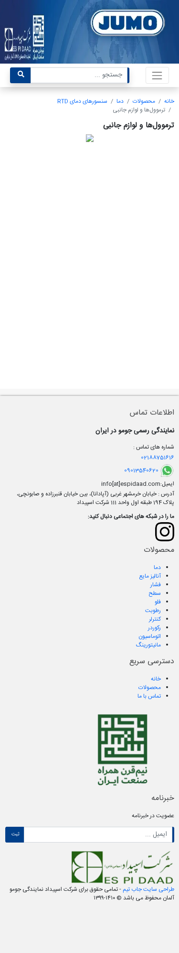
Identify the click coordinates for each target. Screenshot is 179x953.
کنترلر (155, 619)
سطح (154, 593)
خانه (169, 101)
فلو (158, 602)
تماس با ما (149, 696)
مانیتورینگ (148, 645)
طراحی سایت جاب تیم (147, 889)
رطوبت (153, 610)
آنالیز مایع (150, 576)
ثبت (15, 834)
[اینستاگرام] (164, 532)
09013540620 (141, 470)
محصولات (144, 101)
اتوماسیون (149, 636)
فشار (155, 585)
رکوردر (154, 628)
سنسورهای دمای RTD (82, 101)
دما (120, 101)
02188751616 (157, 457)
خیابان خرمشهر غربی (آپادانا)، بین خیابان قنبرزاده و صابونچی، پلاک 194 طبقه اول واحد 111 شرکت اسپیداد (95, 498)
